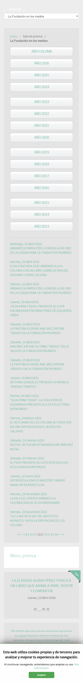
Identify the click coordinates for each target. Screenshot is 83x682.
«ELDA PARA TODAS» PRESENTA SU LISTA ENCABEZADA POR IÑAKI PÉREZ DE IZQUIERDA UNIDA (41, 311)
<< (18, 534)
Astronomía (18, 640)
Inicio (14, 36)
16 (56, 534)
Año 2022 (41, 113)
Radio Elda (30, 631)
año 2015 (41, 202)
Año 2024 (41, 87)
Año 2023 (41, 101)
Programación (65, 631)
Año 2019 (41, 152)
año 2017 (41, 176)
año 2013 (41, 226)
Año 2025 (41, 75)
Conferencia (45, 635)
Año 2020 (41, 137)
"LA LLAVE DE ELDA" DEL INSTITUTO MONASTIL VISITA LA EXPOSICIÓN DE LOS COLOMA (37, 520)
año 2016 (41, 187)
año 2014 (41, 214)
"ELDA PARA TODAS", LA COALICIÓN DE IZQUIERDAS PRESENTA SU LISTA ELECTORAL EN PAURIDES (40, 404)
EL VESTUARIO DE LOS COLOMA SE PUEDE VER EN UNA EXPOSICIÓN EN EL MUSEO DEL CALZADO (40, 427)
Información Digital (34, 640)
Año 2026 (41, 63)
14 (48, 534)
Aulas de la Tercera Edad (46, 631)
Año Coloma (41, 51)
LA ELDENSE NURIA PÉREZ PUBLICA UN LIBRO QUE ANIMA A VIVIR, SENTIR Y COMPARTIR (41, 585)
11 (35, 534)
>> (63, 534)
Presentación (33, 635)
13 (45, 534)
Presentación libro (59, 635)
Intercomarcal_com (57, 640)
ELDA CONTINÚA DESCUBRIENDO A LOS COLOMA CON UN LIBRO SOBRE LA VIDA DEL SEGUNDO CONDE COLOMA (39, 270)
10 (31, 534)
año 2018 (41, 164)
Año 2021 (41, 125)
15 (52, 534)
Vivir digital (20, 635)
